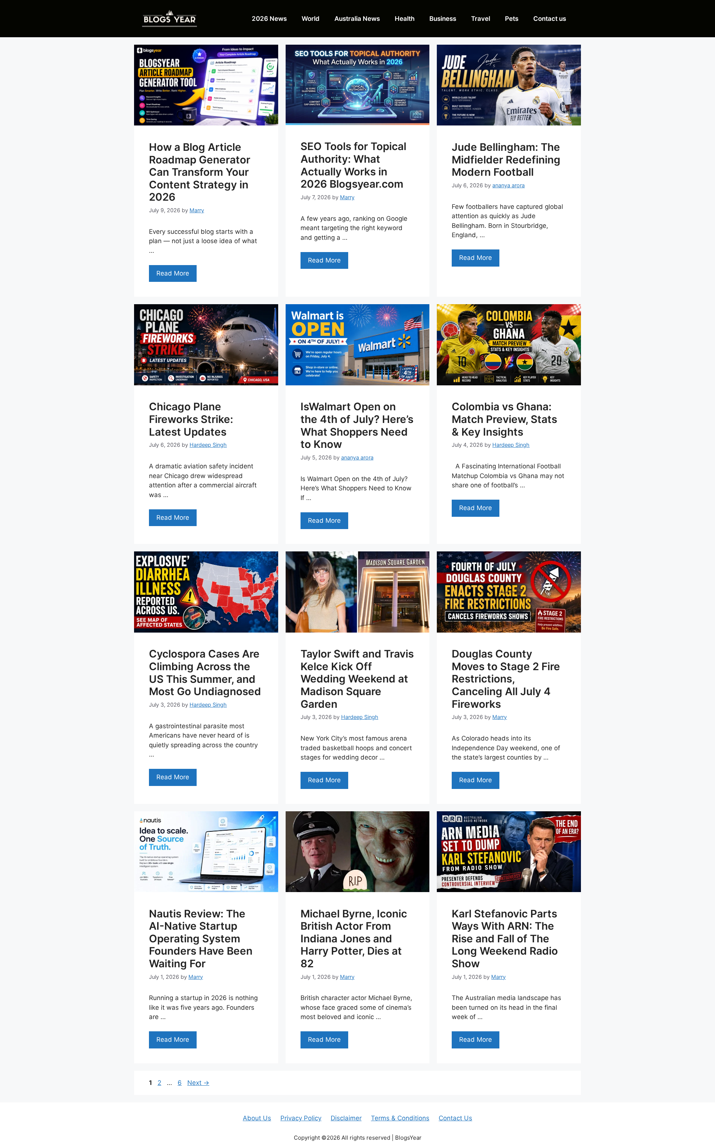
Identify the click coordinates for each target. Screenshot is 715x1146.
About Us (257, 1118)
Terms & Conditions (400, 1118)
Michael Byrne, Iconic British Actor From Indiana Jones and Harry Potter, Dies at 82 (354, 938)
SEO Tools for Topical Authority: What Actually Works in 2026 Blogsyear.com (353, 165)
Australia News (357, 18)
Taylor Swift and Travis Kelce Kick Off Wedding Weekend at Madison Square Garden (357, 678)
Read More (172, 273)
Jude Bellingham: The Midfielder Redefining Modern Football (506, 159)
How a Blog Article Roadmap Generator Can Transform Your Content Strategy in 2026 (199, 172)
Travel (480, 18)
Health (404, 18)
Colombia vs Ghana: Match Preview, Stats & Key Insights (504, 419)
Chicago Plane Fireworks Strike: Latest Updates (191, 419)
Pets (511, 18)
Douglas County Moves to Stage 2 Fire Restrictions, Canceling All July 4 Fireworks (506, 678)
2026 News (269, 18)
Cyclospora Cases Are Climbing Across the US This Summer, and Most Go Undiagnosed (205, 672)
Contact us (549, 18)
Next (198, 1082)
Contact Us (455, 1118)
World (311, 18)
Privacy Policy (300, 1118)
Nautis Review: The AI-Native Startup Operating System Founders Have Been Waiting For (200, 938)
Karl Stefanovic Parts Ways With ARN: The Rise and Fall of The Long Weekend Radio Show (505, 938)
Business (442, 18)
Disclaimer (346, 1118)
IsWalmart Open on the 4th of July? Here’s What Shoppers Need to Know (357, 425)
